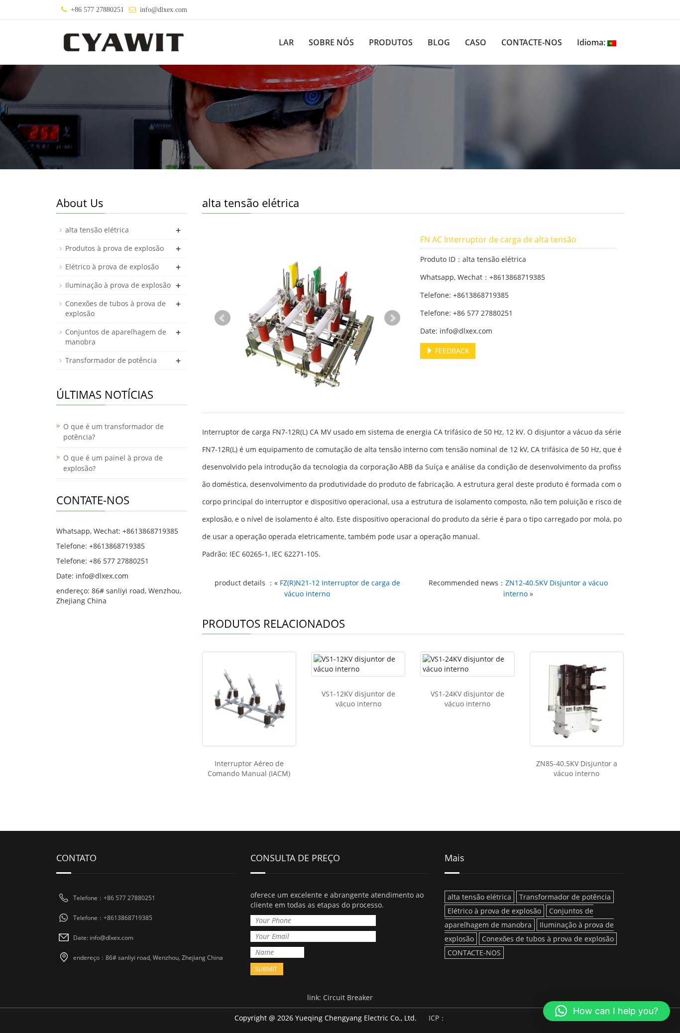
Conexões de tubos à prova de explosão (548, 938)
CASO (475, 42)
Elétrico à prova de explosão (112, 266)
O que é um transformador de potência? (113, 432)
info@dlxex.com (163, 9)
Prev (222, 318)
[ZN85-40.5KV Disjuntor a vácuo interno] (577, 699)
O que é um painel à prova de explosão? (113, 463)
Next (392, 318)
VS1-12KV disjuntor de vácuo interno (358, 698)
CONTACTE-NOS (531, 42)
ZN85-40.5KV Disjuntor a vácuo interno (576, 768)
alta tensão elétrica (97, 229)
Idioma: (592, 42)
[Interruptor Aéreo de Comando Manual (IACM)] (249, 699)
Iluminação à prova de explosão (118, 285)
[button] (606, 1011)
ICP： (437, 1018)
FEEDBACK (451, 350)
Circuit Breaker (348, 997)
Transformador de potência (111, 360)
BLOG (439, 42)
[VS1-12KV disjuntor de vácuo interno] (358, 664)
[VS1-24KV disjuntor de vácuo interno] (467, 664)
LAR (286, 42)
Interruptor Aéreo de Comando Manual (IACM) (249, 768)
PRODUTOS (391, 42)
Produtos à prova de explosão (114, 248)
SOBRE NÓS (331, 42)
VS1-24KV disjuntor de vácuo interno (467, 698)
